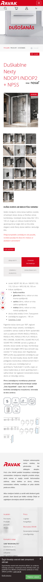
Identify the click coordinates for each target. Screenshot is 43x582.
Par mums (7, 519)
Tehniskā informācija (30, 262)
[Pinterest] (3, 303)
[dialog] (21, 569)
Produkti (14, 48)
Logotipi (26, 519)
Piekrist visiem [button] (33, 577)
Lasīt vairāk (17, 572)
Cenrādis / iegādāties (12, 271)
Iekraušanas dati (30, 270)
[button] (8, 576)
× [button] (40, 559)
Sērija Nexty (12, 260)
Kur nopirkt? (9, 249)
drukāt (36, 48)
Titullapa (6, 48)
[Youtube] (3, 307)
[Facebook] (3, 298)
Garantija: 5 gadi (14, 319)
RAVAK (9, 3)
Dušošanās (21, 48)
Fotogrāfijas (27, 522)
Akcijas (6, 528)
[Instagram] (3, 293)
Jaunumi (6, 525)
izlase (36, 54)
